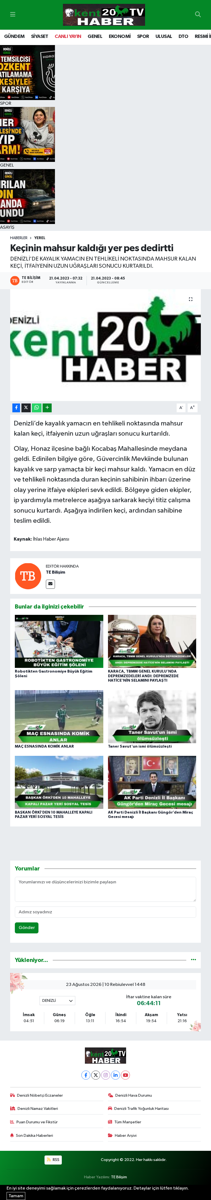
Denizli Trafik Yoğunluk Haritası (141, 1109)
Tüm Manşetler (127, 1122)
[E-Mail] (50, 584)
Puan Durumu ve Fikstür (37, 1122)
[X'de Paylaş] (26, 408)
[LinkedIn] (115, 1075)
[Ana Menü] (12, 14)
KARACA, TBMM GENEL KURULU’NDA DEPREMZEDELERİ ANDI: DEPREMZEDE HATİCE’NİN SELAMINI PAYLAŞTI (143, 676)
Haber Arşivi (126, 1135)
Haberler (18, 238)
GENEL (95, 36)
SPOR (143, 36)
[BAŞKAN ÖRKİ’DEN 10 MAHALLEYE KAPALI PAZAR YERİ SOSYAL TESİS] (59, 782)
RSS (55, 1160)
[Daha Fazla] (47, 408)
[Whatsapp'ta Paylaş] (36, 408)
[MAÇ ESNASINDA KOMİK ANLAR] (59, 716)
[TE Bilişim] (28, 576)
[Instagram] (105, 1075)
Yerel (39, 238)
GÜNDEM (14, 36)
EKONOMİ (120, 36)
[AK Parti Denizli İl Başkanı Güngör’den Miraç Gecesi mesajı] (152, 782)
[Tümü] (193, 960)
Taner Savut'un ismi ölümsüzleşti (140, 746)
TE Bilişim (55, 572)
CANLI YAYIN (68, 36)
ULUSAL (164, 36)
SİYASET (39, 36)
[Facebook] (85, 1075)
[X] (95, 1075)
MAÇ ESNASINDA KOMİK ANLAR (44, 746)
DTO (183, 36)
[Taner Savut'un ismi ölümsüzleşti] (152, 716)
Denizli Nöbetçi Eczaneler (40, 1095)
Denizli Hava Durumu (133, 1095)
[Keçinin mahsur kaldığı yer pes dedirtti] (105, 345)
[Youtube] (125, 1075)
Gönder (27, 927)
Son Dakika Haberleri (34, 1135)
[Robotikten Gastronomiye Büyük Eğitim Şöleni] (59, 641)
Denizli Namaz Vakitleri (38, 1109)
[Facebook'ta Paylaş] (16, 408)
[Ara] (198, 14)
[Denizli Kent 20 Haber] (104, 14)
